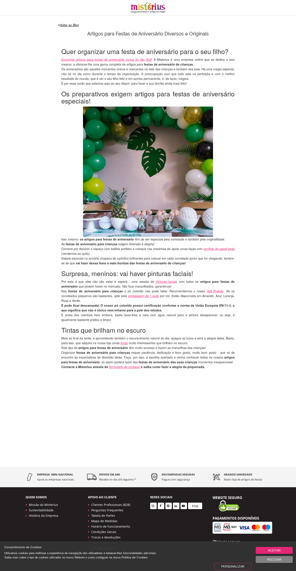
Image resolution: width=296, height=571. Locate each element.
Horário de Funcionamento (110, 526)
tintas (124, 343)
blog (195, 506)
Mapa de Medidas (104, 521)
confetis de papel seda (219, 249)
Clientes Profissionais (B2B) (110, 505)
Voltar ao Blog (69, 25)
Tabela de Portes (103, 515)
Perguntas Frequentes (107, 510)
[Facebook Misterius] (161, 506)
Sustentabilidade (41, 510)
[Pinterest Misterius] (168, 506)
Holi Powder (215, 291)
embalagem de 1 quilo (143, 296)
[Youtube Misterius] (184, 506)
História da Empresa (43, 515)
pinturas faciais (166, 281)
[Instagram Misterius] (153, 506)
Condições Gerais (103, 532)
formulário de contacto (124, 367)
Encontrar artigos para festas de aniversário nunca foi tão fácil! (106, 59)
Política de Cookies (134, 557)
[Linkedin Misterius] (176, 506)
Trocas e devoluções (105, 537)
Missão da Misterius (43, 505)
